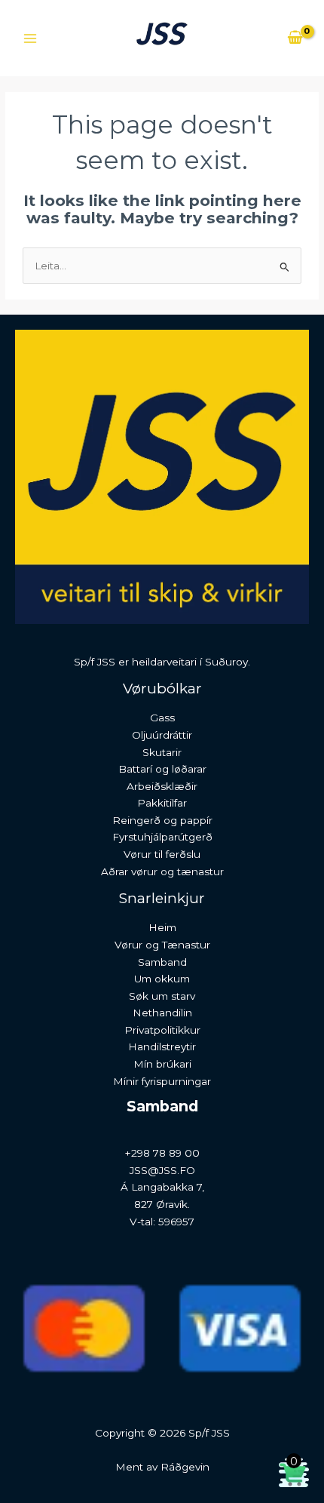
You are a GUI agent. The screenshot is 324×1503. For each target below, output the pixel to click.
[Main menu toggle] (29, 38)
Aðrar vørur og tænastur (162, 871)
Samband (162, 962)
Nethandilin (162, 1013)
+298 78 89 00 (162, 1153)
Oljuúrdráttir (162, 735)
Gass (162, 718)
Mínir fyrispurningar (162, 1081)
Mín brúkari (162, 1064)
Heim (162, 927)
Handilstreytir (162, 1046)
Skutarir (162, 752)
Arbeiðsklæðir (162, 786)
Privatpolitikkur (162, 1030)
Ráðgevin (184, 1467)
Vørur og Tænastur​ (162, 945)
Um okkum (162, 979)
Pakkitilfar (162, 803)
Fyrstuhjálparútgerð (162, 837)
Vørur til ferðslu (162, 854)
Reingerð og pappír (162, 820)
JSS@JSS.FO (162, 1170)
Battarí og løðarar (162, 769)
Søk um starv (162, 996)
